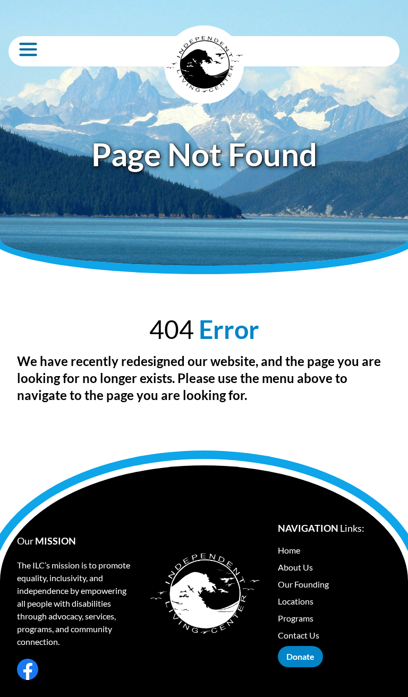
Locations (295, 601)
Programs (295, 618)
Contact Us (298, 635)
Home (289, 550)
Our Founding (303, 584)
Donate (300, 656)
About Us (295, 567)
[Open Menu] (28, 49)
